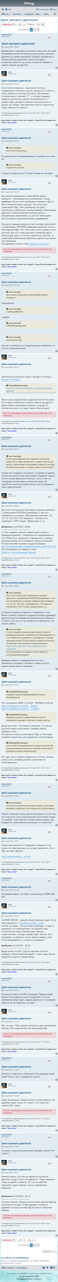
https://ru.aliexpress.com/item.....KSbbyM (20, 709)
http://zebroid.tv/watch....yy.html (16, 856)
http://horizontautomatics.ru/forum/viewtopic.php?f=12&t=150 (29, 546)
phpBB (23, 1273)
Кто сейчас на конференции (15, 1258)
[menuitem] (8, 9)
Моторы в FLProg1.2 (11, 379)
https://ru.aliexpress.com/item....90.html (19, 706)
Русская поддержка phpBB (29, 1276)
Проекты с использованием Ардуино (19, 552)
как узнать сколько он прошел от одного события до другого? (29, 389)
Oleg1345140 (7, 35)
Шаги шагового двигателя (19, 20)
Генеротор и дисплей (39, 244)
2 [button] (34, 29)
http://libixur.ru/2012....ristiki (31, 923)
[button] (38, 30)
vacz (10, 72)
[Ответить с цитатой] (49, 37)
